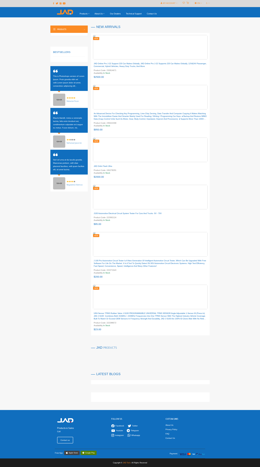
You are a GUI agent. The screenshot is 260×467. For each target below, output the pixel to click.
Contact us (152, 13)
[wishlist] (184, 3)
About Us (99, 13)
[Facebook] (53, 3)
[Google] (60, 3)
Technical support (134, 13)
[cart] (187, 3)
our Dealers (115, 13)
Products (84, 13)
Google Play (90, 453)
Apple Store (73, 453)
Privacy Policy (171, 429)
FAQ (167, 434)
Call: (59, 431)
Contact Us (170, 438)
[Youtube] (64, 3)
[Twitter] (57, 3)
